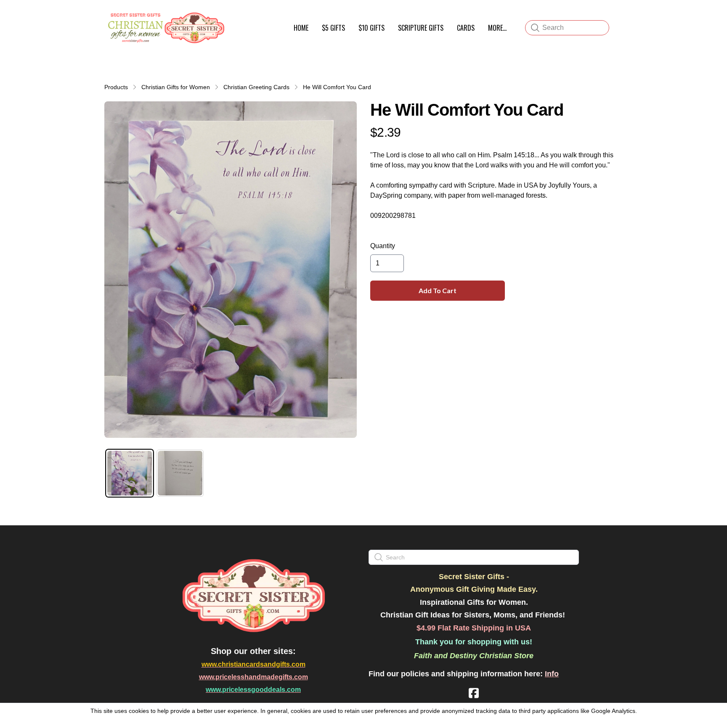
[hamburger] (236, 16)
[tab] (129, 473)
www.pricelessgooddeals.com (253, 689)
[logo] (165, 28)
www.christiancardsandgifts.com (253, 664)
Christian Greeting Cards (256, 87)
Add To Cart (437, 290)
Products (116, 87)
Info (552, 674)
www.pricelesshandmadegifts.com (253, 677)
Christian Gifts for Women (175, 87)
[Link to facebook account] (474, 693)
